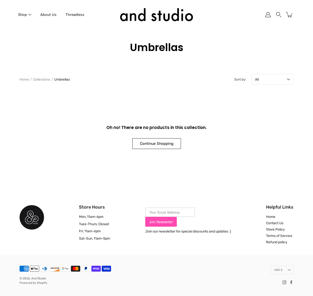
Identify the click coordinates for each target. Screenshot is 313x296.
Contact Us (274, 223)
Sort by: (240, 79)
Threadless (75, 14)
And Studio (38, 278)
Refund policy (276, 242)
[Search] (279, 15)
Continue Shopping (156, 143)
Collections (41, 79)
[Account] (268, 15)
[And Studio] (156, 14)
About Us (48, 14)
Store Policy (275, 229)
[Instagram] (284, 282)
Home (24, 79)
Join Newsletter (161, 221)
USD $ (278, 270)
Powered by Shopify (33, 283)
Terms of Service (279, 236)
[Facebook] (291, 282)
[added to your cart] (289, 15)
